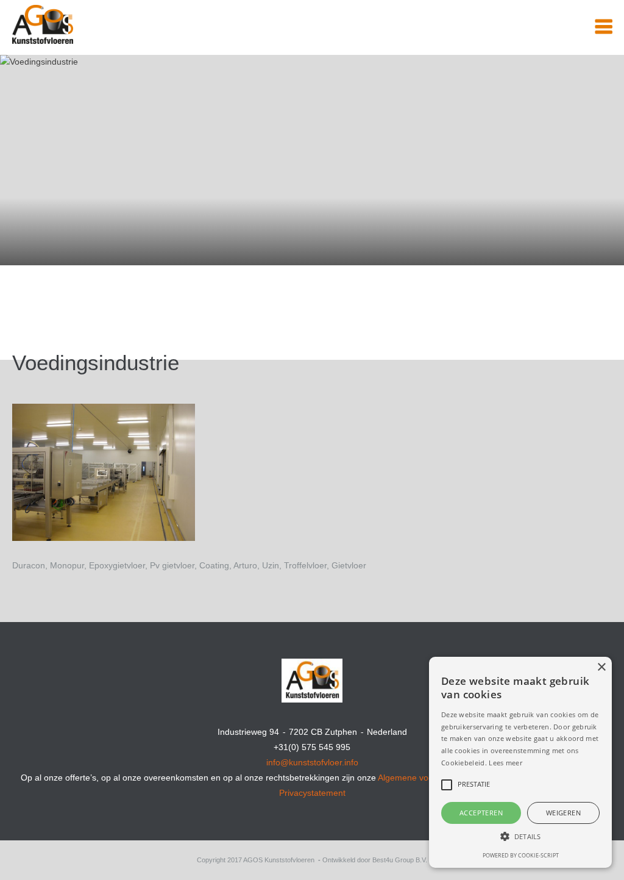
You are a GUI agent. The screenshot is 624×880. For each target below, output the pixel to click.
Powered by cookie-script (521, 855)
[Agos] (88, 17)
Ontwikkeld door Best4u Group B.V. (374, 860)
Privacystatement (312, 793)
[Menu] (603, 27)
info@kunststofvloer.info (312, 762)
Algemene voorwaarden (424, 777)
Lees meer (505, 762)
